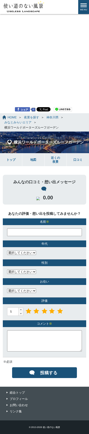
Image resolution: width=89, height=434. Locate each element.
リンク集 (16, 411)
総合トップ (17, 392)
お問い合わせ (19, 405)
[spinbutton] (12, 311)
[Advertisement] (44, 46)
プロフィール (19, 399)
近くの (55, 159)
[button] (20, 310)
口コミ (78, 159)
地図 (33, 159)
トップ (11, 159)
